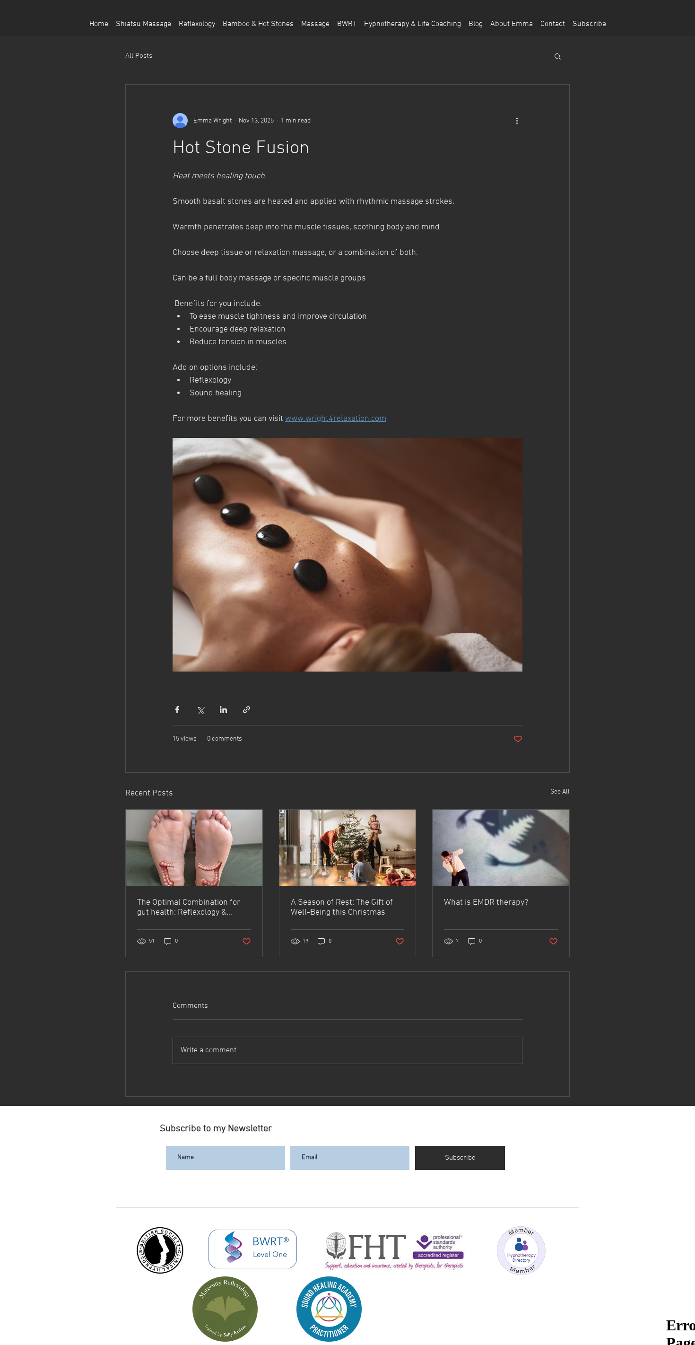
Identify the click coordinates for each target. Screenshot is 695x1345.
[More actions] (516, 120)
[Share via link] (246, 709)
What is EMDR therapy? (486, 903)
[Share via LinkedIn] (223, 709)
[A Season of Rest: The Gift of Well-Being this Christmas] (347, 848)
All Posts (138, 56)
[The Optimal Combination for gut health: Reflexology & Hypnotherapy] (194, 848)
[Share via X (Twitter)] (200, 709)
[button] (557, 56)
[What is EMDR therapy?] (501, 848)
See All (560, 792)
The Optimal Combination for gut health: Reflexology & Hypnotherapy (188, 907)
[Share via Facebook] (177, 709)
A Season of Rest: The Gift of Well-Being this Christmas (342, 907)
